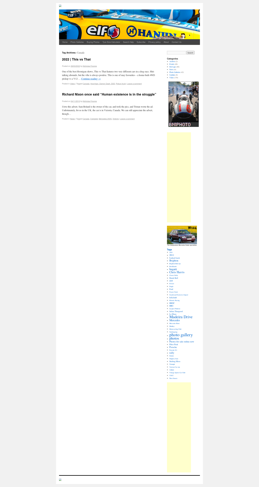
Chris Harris (177, 272)
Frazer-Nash (173, 292)
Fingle (171, 286)
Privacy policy (154, 42)
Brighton (173, 260)
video (171, 369)
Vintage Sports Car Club (177, 373)
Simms (171, 356)
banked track (174, 257)
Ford (171, 289)
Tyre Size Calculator (111, 42)
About (166, 42)
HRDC (172, 303)
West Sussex (173, 378)
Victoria (116, 118)
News (72, 118)
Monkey (171, 326)
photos (174, 338)
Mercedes (174, 320)
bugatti (173, 269)
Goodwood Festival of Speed (178, 295)
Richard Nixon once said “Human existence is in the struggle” (109, 94)
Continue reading (91, 78)
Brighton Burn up (174, 263)
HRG (171, 305)
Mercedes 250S (105, 118)
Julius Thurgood (176, 311)
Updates (172, 75)
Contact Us (177, 42)
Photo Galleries (77, 42)
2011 (171, 254)
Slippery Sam (173, 359)
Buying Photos (93, 42)
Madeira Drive (181, 316)
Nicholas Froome (90, 66)
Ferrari (171, 283)
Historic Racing (174, 300)
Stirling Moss (174, 361)
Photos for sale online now (181, 341)
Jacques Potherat (174, 309)
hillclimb (173, 297)
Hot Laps (172, 66)
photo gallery (181, 334)
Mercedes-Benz (174, 323)
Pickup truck (121, 83)
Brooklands (173, 266)
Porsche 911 (173, 350)
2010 (170, 252)
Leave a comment (134, 83)
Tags (169, 249)
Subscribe (141, 42)
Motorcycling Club (175, 329)
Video (72, 83)
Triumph (172, 364)
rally (171, 352)
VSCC (171, 375)
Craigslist (94, 118)
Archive (172, 61)
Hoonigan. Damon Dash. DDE (102, 83)
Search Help (128, 42)
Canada (86, 83)
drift (171, 280)
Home (64, 42)
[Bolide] (60, 479)
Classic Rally (173, 275)
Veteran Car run (174, 367)
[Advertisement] (179, 177)
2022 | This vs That (76, 59)
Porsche (173, 347)
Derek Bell (173, 278)
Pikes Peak (173, 344)
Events (171, 64)
